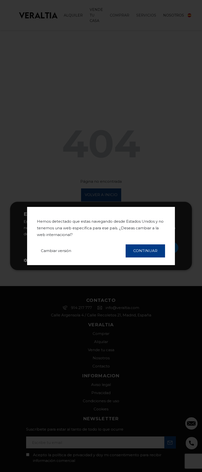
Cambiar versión (56, 250)
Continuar (145, 250)
